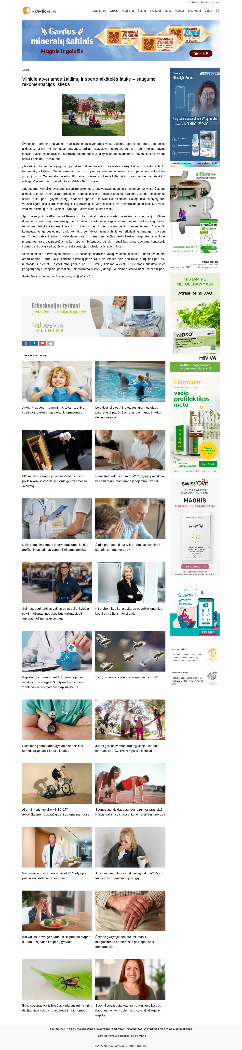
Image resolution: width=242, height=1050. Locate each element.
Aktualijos (27, 70)
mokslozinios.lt (134, 1028)
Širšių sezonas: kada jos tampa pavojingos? (126, 677)
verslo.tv (71, 1028)
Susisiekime (195, 2)
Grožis (114, 10)
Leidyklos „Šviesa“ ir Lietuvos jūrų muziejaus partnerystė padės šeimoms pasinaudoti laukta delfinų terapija (128, 412)
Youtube (215, 2)
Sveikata (155, 10)
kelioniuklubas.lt (86, 1028)
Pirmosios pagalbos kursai (122, 1035)
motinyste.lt (167, 1028)
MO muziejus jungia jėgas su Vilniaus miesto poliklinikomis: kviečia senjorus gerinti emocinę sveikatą (55, 481)
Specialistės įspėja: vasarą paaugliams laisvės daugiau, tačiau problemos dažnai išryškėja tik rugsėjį (128, 1010)
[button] (26, 343)
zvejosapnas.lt (151, 1028)
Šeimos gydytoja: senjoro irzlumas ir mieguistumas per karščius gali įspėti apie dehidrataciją (124, 941)
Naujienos (99, 10)
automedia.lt (103, 1028)
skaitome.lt (118, 1028)
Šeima (141, 10)
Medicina (128, 10)
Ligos (168, 10)
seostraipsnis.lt (184, 1028)
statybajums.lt (57, 1028)
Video (208, 10)
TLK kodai (194, 10)
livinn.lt (142, 1035)
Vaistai (179, 10)
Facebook (205, 2)
